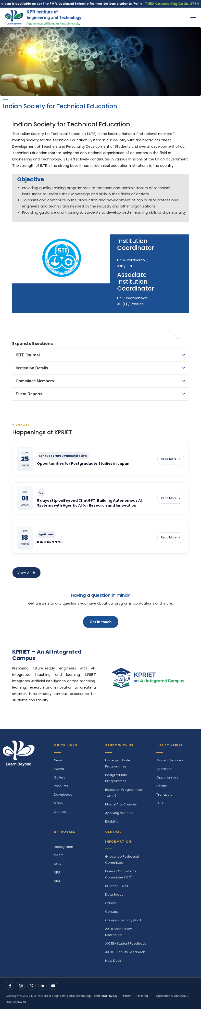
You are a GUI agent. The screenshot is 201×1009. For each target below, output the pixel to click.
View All (25, 572)
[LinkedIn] (42, 986)
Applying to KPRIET (119, 813)
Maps (58, 803)
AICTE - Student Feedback (125, 943)
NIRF (57, 872)
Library (161, 786)
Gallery (59, 777)
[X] (31, 986)
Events (59, 768)
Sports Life (164, 768)
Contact (60, 811)
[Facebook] (10, 986)
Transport (164, 794)
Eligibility (111, 821)
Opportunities (167, 777)
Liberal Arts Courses (121, 804)
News (58, 760)
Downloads (63, 794)
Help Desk (113, 960)
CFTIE (160, 803)
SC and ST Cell (116, 886)
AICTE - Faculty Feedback (125, 952)
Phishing (142, 996)
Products (61, 786)
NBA (57, 881)
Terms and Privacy (104, 996)
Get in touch (101, 622)
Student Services (169, 760)
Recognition (63, 846)
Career (111, 903)
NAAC (58, 855)
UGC (57, 864)
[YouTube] (53, 986)
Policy (127, 996)
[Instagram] (21, 986)
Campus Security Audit (123, 920)
